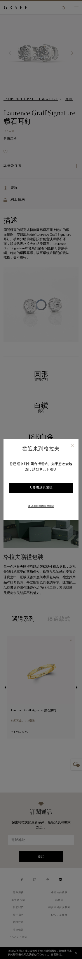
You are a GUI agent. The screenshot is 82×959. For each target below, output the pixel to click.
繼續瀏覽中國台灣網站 (41, 506)
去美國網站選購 (41, 488)
